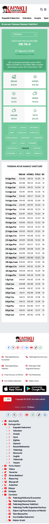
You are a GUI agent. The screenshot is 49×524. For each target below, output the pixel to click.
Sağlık (16, 456)
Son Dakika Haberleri (12, 381)
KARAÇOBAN (11, 138)
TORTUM (36, 148)
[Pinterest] (18, 348)
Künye (12, 488)
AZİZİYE (13, 128)
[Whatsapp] (40, 348)
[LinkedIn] (27, 348)
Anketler (13, 485)
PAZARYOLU (13, 148)
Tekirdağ (17, 450)
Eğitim (16, 440)
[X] (13, 348)
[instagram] (20, 415)
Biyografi (13, 482)
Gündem (26, 18)
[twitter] (14, 415)
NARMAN (38, 138)
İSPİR (28, 153)
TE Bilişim (30, 407)
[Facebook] (9, 348)
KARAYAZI (34, 133)
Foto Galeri (14, 466)
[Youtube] (31, 348)
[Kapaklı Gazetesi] (14, 9)
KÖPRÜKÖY (25, 138)
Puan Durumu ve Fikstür (14, 375)
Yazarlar (13, 472)
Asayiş (37, 18)
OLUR (22, 143)
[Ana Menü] (45, 10)
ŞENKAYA (38, 153)
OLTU (14, 143)
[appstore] (13, 389)
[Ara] (41, 10)
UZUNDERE (10, 153)
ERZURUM (34, 128)
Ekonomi (17, 453)
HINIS (12, 133)
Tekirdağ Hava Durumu (38, 357)
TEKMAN (25, 148)
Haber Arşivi (34, 381)
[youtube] (26, 415)
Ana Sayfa (14, 421)
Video (12, 469)
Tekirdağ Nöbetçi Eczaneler (10, 358)
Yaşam (16, 463)
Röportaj (13, 479)
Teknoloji (17, 459)
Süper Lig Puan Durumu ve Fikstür (29, 511)
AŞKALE (23, 128)
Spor (46, 18)
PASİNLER (32, 143)
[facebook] (8, 415)
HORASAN (22, 133)
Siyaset (17, 443)
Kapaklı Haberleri (11, 18)
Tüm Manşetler (35, 375)
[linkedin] (45, 415)
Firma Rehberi (16, 475)
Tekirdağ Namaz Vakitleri (10, 367)
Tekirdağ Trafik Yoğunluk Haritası (33, 367)
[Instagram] (22, 348)
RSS (8, 399)
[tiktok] (39, 415)
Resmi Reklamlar (21, 447)
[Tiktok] (36, 348)
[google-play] (36, 389)
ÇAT (21, 153)
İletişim (12, 491)
